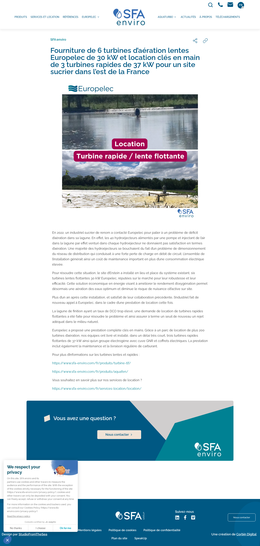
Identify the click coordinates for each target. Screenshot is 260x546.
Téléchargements (228, 17)
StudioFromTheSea (33, 534)
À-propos (206, 17)
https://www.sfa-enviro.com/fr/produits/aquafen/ (90, 371)
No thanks (16, 528)
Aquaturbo (165, 17)
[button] (7, 540)
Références (70, 17)
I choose (40, 528)
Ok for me (65, 528)
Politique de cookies (122, 530)
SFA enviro (58, 39)
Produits (21, 17)
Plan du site (119, 538)
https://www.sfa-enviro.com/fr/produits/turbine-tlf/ (91, 363)
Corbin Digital (246, 534)
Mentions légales (90, 530)
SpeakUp (140, 538)
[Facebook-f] (185, 517)
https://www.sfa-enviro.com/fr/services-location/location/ (96, 388)
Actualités (188, 17)
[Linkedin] (177, 517)
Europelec (89, 17)
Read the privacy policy (18, 516)
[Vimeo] (193, 517)
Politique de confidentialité (161, 530)
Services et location (45, 17)
